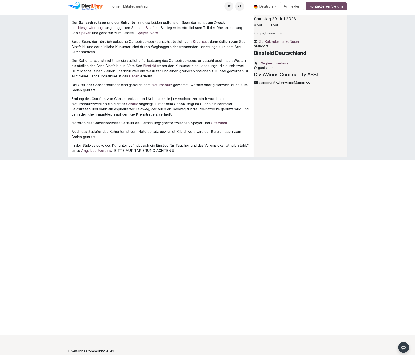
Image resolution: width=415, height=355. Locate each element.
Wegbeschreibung (274, 63)
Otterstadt (219, 123)
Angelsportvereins (96, 150)
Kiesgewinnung (90, 28)
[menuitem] (114, 6)
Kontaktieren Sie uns (326, 6)
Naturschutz (162, 85)
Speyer (85, 33)
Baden (134, 76)
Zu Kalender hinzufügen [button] (279, 41)
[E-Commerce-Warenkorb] (228, 6)
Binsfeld (151, 28)
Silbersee (200, 41)
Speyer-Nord (147, 33)
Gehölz (132, 104)
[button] (239, 6)
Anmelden (292, 6)
